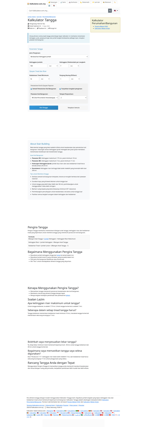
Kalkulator (88, 413)
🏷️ (115, 2)
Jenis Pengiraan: (34, 53)
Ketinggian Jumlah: (36, 62)
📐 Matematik (84, 2)
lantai (58, 255)
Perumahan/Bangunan (49, 16)
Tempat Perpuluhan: (67, 94)
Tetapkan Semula (74, 108)
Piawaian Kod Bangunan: (39, 94)
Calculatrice (63, 413)
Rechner (56, 415)
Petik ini (32, 28)
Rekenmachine (67, 415)
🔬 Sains (63, 2)
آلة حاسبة (78, 415)
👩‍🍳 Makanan (107, 2)
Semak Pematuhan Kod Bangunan (44, 89)
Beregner (50, 411)
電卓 (113, 415)
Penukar (81, 405)
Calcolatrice (60, 411)
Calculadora (71, 411)
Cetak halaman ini (35, 26)
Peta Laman (73, 405)
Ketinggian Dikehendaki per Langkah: (72, 62)
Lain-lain (39, 16)
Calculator (96, 411)
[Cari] (110, 11)
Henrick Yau (41, 24)
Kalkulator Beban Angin (102, 28)
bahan (68, 295)
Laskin (39, 415)
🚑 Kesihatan (73, 2)
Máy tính (47, 415)
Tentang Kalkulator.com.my (35, 405)
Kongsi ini (53, 28)
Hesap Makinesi (76, 413)
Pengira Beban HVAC (101, 26)
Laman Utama (32, 16)
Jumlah (46, 239)
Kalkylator (30, 415)
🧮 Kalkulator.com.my (36, 4)
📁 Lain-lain (96, 2)
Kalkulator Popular (62, 405)
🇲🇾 (115, 10)
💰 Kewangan (52, 2)
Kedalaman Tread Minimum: (39, 75)
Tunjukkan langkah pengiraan (71, 89)
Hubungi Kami (50, 405)
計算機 (97, 415)
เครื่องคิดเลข (88, 415)
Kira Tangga (44, 108)
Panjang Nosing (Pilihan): (68, 75)
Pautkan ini (42, 28)
